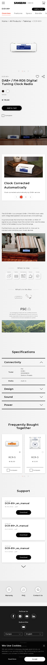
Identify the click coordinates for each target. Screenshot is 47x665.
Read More (12, 659)
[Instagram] (20, 616)
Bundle (38, 13)
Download (23, 512)
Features (18, 13)
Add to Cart (38, 9)
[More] (23, 566)
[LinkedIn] (33, 616)
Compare (8, 115)
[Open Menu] (3, 3)
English (29, 634)
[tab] (23, 362)
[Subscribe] (23, 627)
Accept (34, 659)
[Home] (23, 3)
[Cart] (44, 3)
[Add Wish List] (37, 76)
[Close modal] (44, 646)
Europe (9, 634)
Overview (6, 13)
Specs (29, 13)
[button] (18, 71)
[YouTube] (26, 616)
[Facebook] (13, 616)
